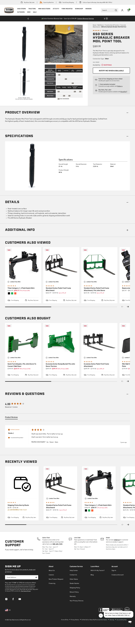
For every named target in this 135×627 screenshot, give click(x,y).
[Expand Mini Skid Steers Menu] (44, 11)
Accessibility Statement (123, 619)
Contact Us (73, 575)
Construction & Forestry (112, 25)
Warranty (73, 596)
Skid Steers (100, 25)
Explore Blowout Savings (85, 18)
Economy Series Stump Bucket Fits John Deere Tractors (60, 365)
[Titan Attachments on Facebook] (13, 600)
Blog (92, 575)
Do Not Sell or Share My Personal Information (94, 619)
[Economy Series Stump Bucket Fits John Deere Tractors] (61, 341)
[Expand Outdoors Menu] (20, 15)
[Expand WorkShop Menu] (78, 11)
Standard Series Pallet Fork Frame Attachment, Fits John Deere (96, 289)
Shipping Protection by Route (18, 505)
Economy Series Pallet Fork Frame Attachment (96, 365)
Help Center (74, 570)
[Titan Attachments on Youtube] (20, 600)
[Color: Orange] (92, 510)
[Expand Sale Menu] (34, 15)
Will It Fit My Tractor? (98, 570)
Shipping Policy (75, 588)
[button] (128, 10)
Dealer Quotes (74, 583)
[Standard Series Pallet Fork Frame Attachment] (61, 265)
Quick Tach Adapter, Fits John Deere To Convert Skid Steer (22, 365)
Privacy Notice (75, 619)
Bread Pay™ (124, 91)
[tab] (11, 417)
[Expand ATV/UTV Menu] (55, 11)
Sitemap (112, 619)
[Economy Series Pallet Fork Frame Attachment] (99, 341)
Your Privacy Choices (76, 601)
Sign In (114, 570)
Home (94, 25)
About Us (52, 570)
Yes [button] (48, 442)
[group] (16, 404)
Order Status (74, 579)
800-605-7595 (57, 544)
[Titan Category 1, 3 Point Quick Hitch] (23, 265)
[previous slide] (122, 524)
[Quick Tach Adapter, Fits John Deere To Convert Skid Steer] (23, 341)
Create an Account (118, 575)
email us (117, 540)
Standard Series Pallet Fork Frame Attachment (58, 289)
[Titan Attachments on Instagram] (6, 600)
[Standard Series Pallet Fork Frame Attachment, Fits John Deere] (99, 265)
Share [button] (56, 442)
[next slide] (128, 524)
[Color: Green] (89, 510)
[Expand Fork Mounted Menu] (67, 11)
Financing (52, 583)
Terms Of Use (65, 619)
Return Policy (74, 592)
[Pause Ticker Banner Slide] (107, 18)
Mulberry (120, 86)
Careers (51, 575)
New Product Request (56, 579)
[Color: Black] (86, 510)
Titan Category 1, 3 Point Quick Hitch (21, 288)
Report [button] (52, 442)
